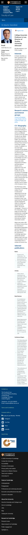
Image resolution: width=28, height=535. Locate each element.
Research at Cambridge (8, 518)
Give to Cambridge (6, 505)
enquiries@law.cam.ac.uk (12, 403)
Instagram (7, 418)
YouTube (7, 422)
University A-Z (5, 476)
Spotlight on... (5, 529)
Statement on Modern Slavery (9, 471)
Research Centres (6, 7)
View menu (2, 2)
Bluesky (17, 415)
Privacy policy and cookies (8, 468)
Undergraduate (5, 483)
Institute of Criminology (6, 10)
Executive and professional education (11, 491)
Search (25, 2)
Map (2, 510)
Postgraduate (5, 486)
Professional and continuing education (11, 489)
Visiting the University (7, 513)
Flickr (6, 425)
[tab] (21, 260)
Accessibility (4, 463)
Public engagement (6, 527)
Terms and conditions (7, 473)
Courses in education (7, 494)
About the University (7, 499)
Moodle (18, 9)
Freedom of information (7, 466)
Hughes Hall (20, 30)
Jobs (2, 508)
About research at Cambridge (9, 524)
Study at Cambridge (7, 480)
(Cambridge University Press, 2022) (22, 261)
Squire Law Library (19, 7)
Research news (5, 521)
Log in (17, 11)
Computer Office (8, 12)
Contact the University (7, 461)
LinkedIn (6, 429)
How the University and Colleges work (11, 502)
